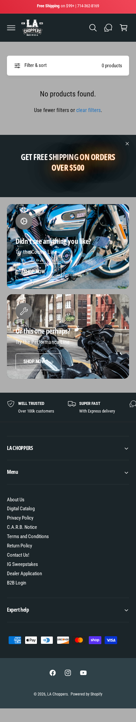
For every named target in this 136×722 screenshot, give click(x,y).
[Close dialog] (128, 320)
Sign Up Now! (35, 386)
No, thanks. (35, 398)
